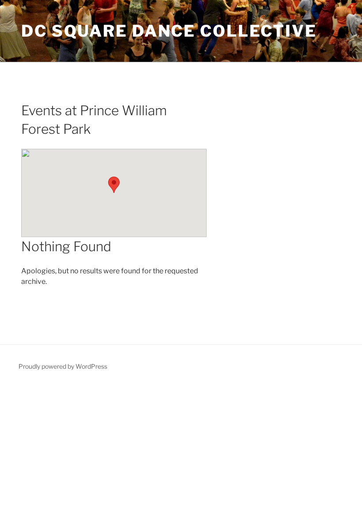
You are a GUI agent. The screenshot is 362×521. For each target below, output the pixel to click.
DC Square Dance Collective (169, 31)
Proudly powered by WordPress (63, 366)
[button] (114, 184)
